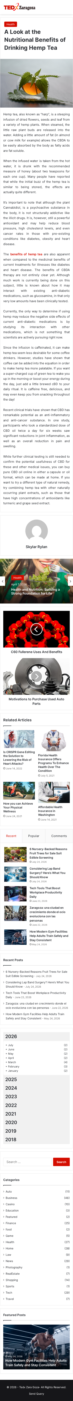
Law (8, 1254)
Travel (10, 1299)
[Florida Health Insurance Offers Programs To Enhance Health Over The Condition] (54, 740)
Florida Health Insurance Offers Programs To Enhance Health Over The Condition (53, 762)
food (9, 1229)
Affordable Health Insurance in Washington (50, 810)
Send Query (36, 1393)
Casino (10, 1204)
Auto (9, 1191)
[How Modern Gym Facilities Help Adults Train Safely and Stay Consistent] (15, 937)
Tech (9, 1292)
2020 (11, 1122)
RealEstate (13, 1273)
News (9, 1261)
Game (9, 1235)
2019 (10, 1131)
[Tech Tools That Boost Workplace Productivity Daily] (15, 893)
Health (10, 24)
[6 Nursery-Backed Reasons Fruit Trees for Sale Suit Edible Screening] (15, 854)
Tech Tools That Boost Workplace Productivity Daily (46, 892)
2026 (11, 1036)
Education (12, 1210)
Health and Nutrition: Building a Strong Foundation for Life (35, 591)
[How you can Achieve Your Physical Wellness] (19, 791)
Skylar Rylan (36, 547)
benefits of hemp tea (26, 254)
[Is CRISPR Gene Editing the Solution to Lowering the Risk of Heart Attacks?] (19, 739)
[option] (36, 581)
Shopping (12, 1280)
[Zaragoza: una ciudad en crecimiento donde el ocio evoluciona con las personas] (15, 913)
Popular (33, 836)
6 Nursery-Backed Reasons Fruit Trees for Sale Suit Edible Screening (48, 853)
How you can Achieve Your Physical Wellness (18, 807)
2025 (11, 1079)
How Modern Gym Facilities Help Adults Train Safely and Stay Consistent (49, 936)
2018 (10, 1139)
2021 (10, 1114)
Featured (11, 1216)
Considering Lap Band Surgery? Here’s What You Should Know (47, 873)
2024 (11, 1088)
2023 (11, 1096)
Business (11, 1197)
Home (9, 1248)
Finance (11, 1223)
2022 (11, 1105)
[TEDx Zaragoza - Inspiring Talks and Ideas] (19, 7)
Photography (14, 1267)
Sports (10, 1286)
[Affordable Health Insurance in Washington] (54, 792)
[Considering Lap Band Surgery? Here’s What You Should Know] (15, 874)
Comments (59, 836)
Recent (11, 836)
